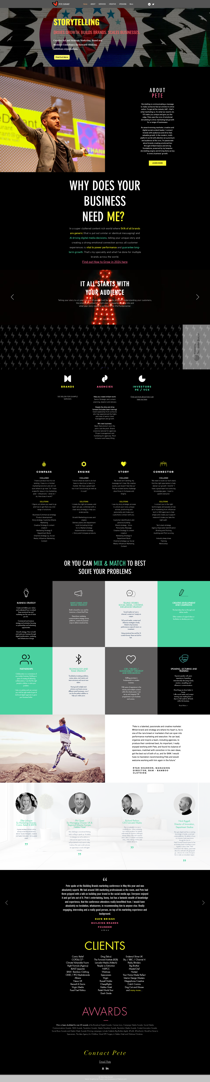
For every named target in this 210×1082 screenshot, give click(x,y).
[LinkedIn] (107, 1068)
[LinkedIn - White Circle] (149, 4)
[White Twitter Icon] (153, 4)
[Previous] (12, 297)
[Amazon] (103, 1068)
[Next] (197, 297)
